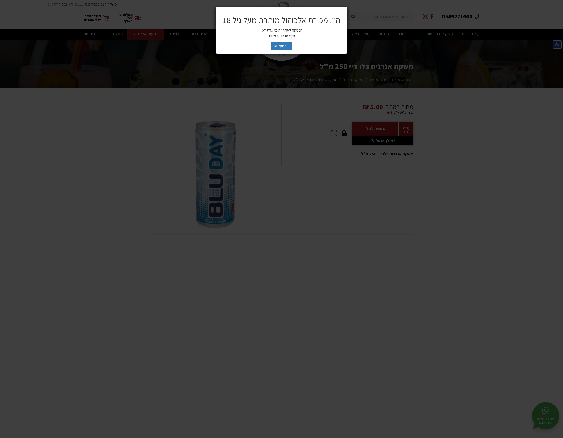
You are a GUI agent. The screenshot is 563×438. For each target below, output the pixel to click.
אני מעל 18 (281, 45)
